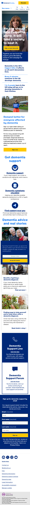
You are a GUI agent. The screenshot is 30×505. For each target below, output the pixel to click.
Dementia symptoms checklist (15, 191)
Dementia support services (10, 476)
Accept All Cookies (15, 260)
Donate (23, 3)
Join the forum (15, 381)
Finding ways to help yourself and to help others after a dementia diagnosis (15, 314)
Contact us (5, 465)
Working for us (6, 468)
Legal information (7, 482)
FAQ (3, 471)
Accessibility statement (9, 485)
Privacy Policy (15, 445)
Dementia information (8, 474)
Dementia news (6, 479)
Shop (17, 9)
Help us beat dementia (11, 48)
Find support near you (15, 210)
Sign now (15, 149)
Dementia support (15, 173)
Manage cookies (7, 488)
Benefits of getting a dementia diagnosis (11, 279)
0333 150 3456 (15, 352)
